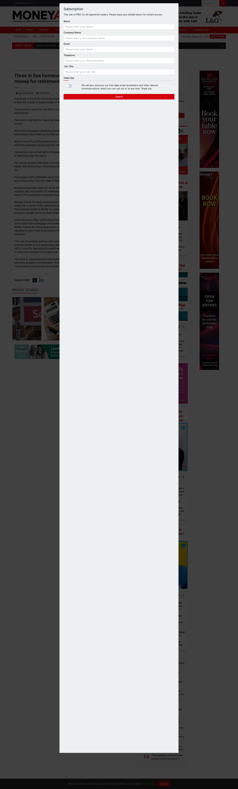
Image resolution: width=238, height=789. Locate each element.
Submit (119, 96)
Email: (67, 44)
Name (67, 21)
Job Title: (69, 66)
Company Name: (72, 32)
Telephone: (69, 55)
